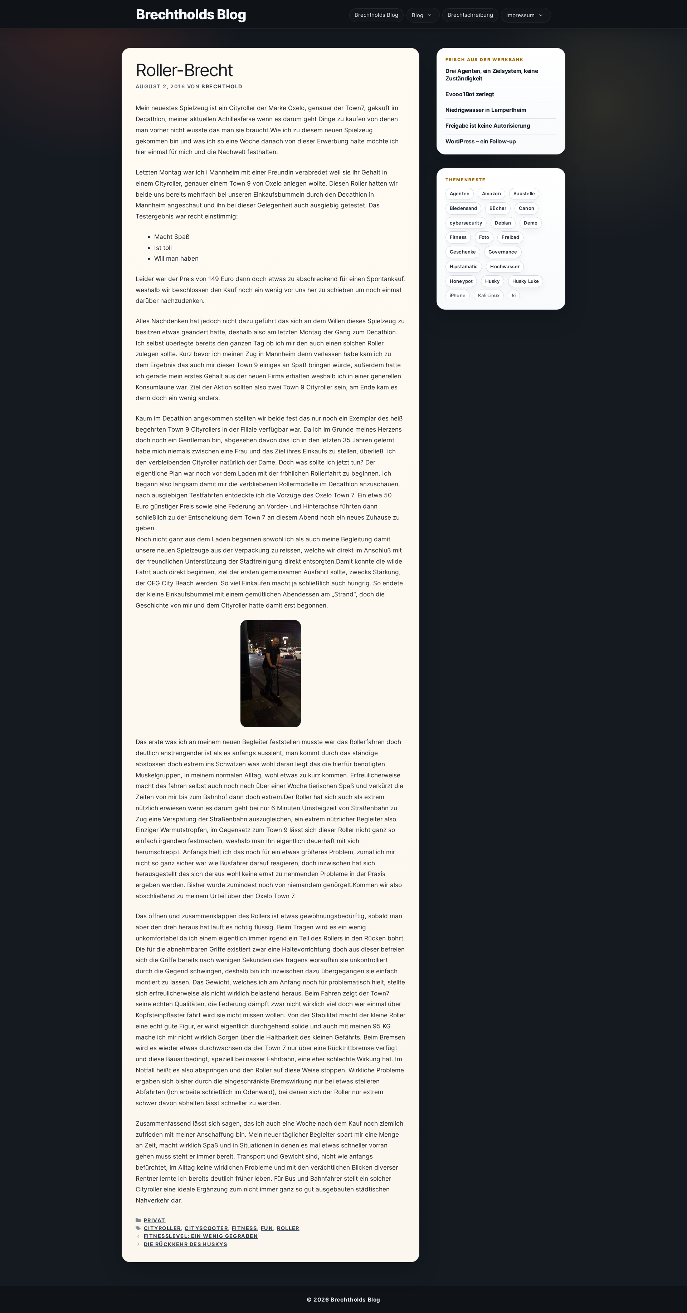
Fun (267, 1228)
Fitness (244, 1228)
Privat (155, 1220)
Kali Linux (489, 295)
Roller (288, 1228)
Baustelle (524, 193)
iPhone (458, 295)
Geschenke (463, 252)
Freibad (510, 237)
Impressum (520, 15)
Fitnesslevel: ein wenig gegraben (201, 1236)
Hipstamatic (464, 266)
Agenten (459, 193)
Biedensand (463, 208)
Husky (492, 281)
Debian (503, 222)
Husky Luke (525, 281)
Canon (526, 208)
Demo (531, 222)
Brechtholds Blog (191, 14)
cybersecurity (466, 222)
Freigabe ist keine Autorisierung (487, 125)
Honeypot (461, 281)
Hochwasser (504, 266)
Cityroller (162, 1228)
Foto (484, 237)
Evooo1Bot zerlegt (469, 93)
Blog (417, 15)
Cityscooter (206, 1228)
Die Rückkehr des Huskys (185, 1244)
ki (514, 295)
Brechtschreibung (470, 14)
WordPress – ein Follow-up (480, 141)
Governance (502, 252)
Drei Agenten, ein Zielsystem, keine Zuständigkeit (491, 75)
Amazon (491, 193)
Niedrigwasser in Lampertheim (485, 110)
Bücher (497, 208)
